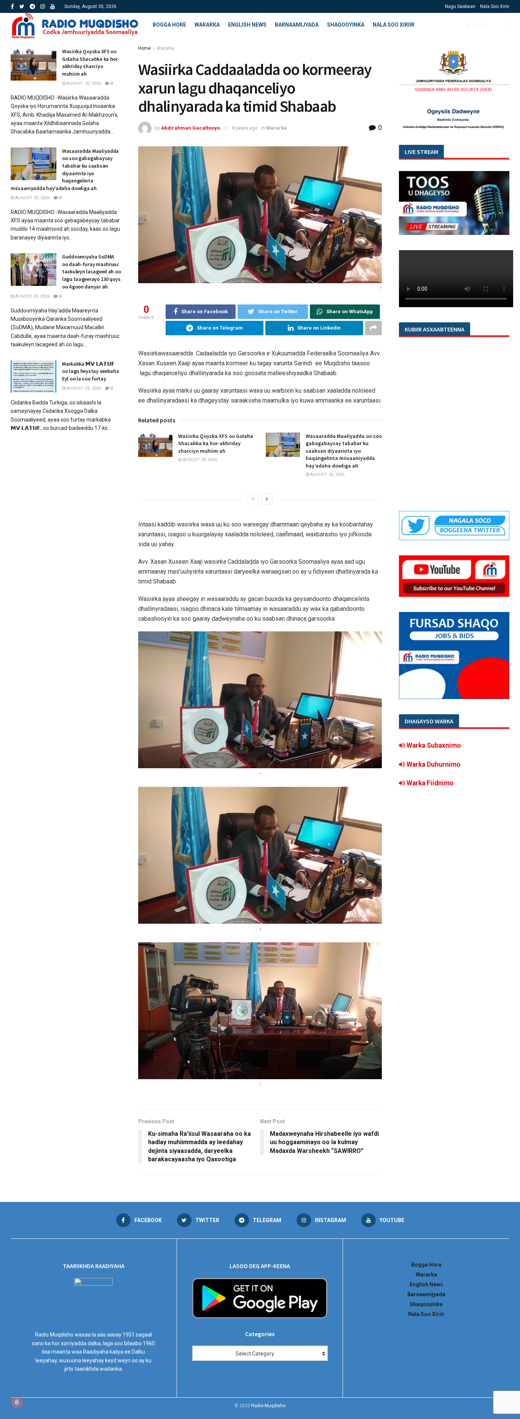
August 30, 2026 (199, 459)
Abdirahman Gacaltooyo (190, 128)
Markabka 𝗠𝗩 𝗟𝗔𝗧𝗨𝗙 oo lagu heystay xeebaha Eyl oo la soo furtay (90, 371)
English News (247, 25)
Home (144, 48)
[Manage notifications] (17, 1402)
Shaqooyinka (345, 25)
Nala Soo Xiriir (494, 6)
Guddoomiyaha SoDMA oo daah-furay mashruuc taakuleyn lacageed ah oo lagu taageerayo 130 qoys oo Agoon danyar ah (91, 271)
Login (479, 25)
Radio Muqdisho (268, 1405)
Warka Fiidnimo (429, 783)
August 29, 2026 (31, 296)
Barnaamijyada (297, 25)
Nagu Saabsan (460, 6)
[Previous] (253, 499)
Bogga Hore (169, 25)
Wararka (207, 25)
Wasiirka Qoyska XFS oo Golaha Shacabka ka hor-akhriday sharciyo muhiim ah (215, 443)
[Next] (267, 499)
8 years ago (245, 128)
